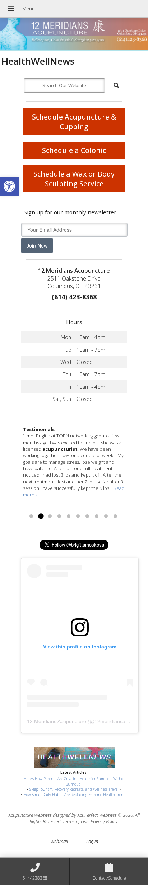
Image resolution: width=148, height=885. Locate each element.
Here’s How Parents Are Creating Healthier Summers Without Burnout (75, 781)
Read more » (52, 507)
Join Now (37, 245)
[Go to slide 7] (87, 516)
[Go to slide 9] (106, 516)
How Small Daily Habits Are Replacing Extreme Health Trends (75, 794)
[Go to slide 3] (50, 516)
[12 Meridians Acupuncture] (74, 34)
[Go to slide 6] (78, 516)
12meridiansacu (112, 721)
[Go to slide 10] (115, 516)
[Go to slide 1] (31, 516)
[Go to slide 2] (40, 516)
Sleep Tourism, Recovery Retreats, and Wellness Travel (74, 789)
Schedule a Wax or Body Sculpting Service (74, 178)
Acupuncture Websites (30, 815)
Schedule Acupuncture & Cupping (74, 121)
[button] (9, 186)
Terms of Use (75, 821)
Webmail (59, 841)
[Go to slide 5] (68, 516)
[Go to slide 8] (96, 516)
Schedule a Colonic (74, 150)
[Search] (116, 85)
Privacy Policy (104, 821)
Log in (92, 841)
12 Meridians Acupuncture (56, 721)
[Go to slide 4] (59, 516)
